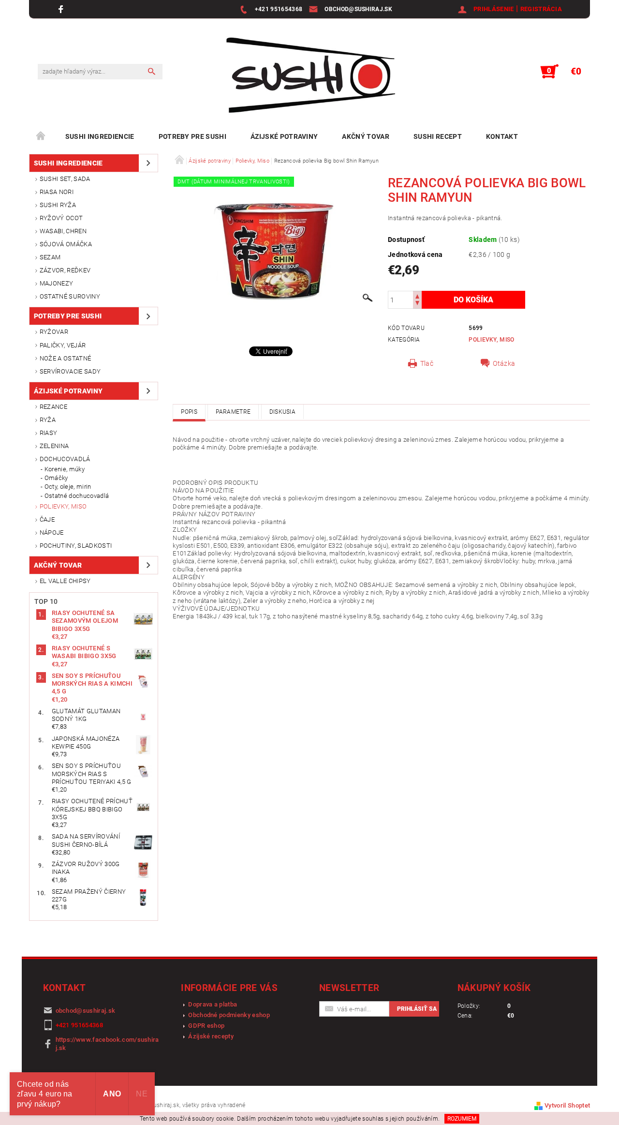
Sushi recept (437, 136)
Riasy (49, 432)
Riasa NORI (57, 191)
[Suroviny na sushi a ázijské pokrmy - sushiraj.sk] (305, 76)
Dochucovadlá (65, 459)
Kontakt (502, 136)
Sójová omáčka (66, 244)
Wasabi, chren (63, 231)
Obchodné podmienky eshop (229, 1015)
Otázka (504, 363)
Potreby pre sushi (192, 136)
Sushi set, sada (65, 178)
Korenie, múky (64, 469)
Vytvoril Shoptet (567, 1105)
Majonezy (57, 283)
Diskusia (282, 411)
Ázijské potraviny (284, 136)
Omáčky (56, 477)
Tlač (426, 363)
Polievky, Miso (63, 506)
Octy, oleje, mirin (67, 486)
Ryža (48, 419)
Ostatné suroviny (70, 296)
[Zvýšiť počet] (417, 295)
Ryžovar (54, 331)
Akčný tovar (365, 136)
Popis (189, 411)
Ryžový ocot (61, 218)
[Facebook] (62, 9)
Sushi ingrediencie (99, 136)
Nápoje (52, 532)
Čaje (47, 519)
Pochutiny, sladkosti (76, 545)
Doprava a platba (212, 1004)
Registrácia (541, 9)
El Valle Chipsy (65, 581)
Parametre (233, 411)
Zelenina (54, 446)
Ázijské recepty (211, 1036)
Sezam (50, 257)
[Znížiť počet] (417, 304)
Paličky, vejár (63, 345)
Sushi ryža (58, 205)
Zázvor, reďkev (65, 270)
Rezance (53, 406)
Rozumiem (461, 1118)
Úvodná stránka (41, 136)
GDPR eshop (206, 1025)
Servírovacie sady (70, 371)
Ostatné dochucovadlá (76, 495)
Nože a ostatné (65, 358)
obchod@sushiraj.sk (86, 1010)
